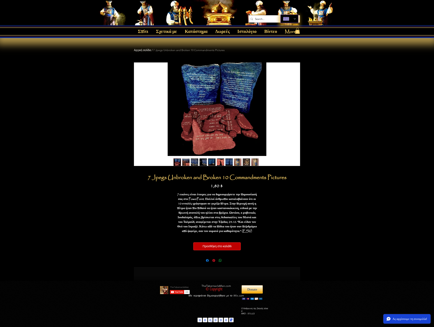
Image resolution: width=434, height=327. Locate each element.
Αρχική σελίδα (142, 50)
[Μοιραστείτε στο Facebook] (207, 260)
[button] (297, 31)
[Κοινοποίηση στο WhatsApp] (220, 260)
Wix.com (238, 295)
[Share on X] (227, 260)
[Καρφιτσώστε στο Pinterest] (214, 260)
